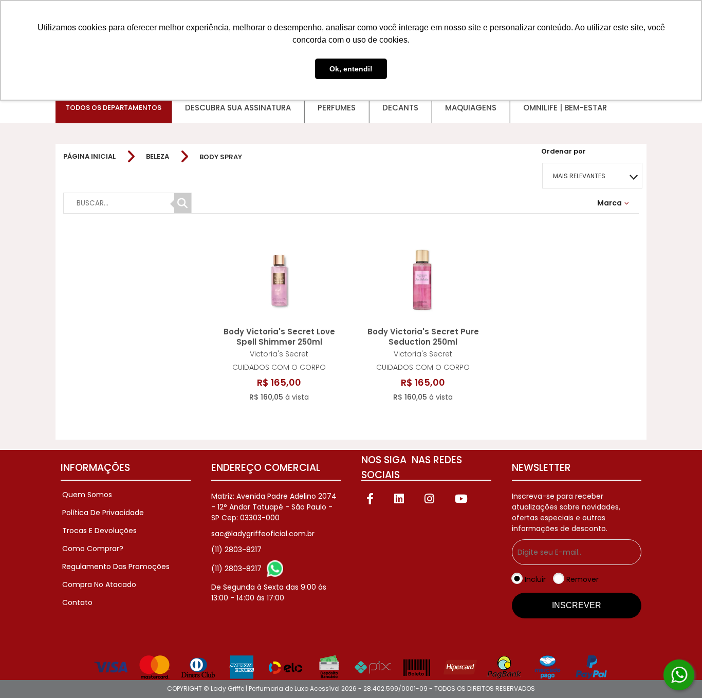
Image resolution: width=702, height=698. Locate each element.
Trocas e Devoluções (99, 530)
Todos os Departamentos (113, 107)
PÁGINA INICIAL (89, 156)
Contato (77, 602)
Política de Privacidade (103, 512)
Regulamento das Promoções (116, 566)
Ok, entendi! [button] (351, 69)
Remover (582, 579)
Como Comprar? (92, 548)
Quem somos (87, 494)
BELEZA (157, 156)
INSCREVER (576, 605)
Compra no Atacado (99, 584)
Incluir (535, 579)
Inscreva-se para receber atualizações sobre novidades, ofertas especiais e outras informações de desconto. (566, 512)
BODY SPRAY (220, 157)
